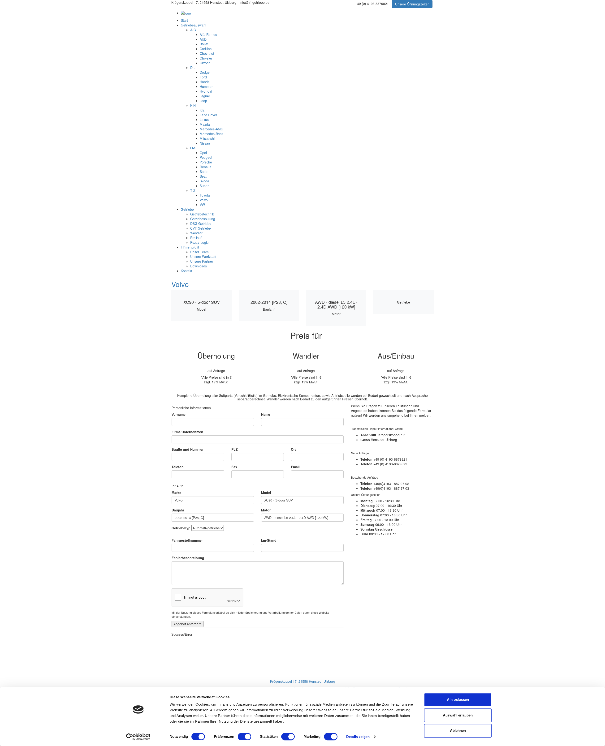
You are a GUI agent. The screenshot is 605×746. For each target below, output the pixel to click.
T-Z (192, 190)
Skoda (204, 181)
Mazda (205, 124)
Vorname (179, 414)
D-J (192, 67)
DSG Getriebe (200, 223)
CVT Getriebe (200, 228)
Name (265, 414)
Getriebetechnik (202, 214)
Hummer (206, 86)
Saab (203, 171)
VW (202, 204)
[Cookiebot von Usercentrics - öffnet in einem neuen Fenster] (138, 736)
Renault (205, 166)
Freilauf (196, 237)
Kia (202, 110)
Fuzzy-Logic (199, 242)
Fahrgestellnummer (187, 540)
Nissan (205, 143)
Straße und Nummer (187, 449)
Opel (203, 152)
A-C (193, 29)
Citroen (205, 62)
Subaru (205, 185)
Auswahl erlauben (458, 715)
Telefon (178, 466)
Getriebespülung (202, 218)
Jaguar (205, 96)
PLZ (234, 449)
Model (266, 492)
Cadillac (206, 48)
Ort (293, 449)
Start (184, 20)
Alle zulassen (458, 700)
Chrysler (206, 58)
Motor (266, 510)
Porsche (206, 162)
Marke (176, 492)
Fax (234, 466)
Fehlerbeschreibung (188, 557)
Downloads (198, 266)
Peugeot (206, 157)
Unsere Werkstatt (203, 256)
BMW (204, 44)
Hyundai (206, 91)
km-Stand (269, 540)
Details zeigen (358, 737)
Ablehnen (458, 731)
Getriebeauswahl (193, 25)
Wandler (196, 233)
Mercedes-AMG (211, 129)
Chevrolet (207, 53)
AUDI (203, 39)
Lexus (204, 119)
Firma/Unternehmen (187, 431)
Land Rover (208, 114)
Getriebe (187, 209)
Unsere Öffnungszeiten (412, 4)
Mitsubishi (207, 138)
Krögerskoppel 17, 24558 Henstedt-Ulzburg (302, 681)
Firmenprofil (190, 247)
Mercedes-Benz (211, 133)
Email (295, 466)
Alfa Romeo (208, 34)
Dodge (205, 72)
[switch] (244, 736)
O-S (193, 148)
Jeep (203, 100)
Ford (203, 77)
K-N (193, 105)
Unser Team (199, 251)
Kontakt (186, 270)
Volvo (204, 199)
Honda (205, 81)
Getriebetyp (181, 528)
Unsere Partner (201, 261)
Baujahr (178, 510)
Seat (203, 176)
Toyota (205, 195)
